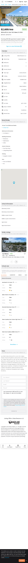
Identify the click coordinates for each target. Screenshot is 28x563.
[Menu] (2, 1)
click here (7, 557)
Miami (9, 4)
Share (25, 446)
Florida (2, 4)
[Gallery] (25, 22)
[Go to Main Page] (8, 1)
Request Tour (18, 446)
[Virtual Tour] (2, 22)
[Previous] (11, 261)
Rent (6, 4)
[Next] (16, 261)
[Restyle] (7, 22)
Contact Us (14, 411)
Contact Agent (9, 446)
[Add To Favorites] (25, 254)
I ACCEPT (22, 560)
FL (15, 1)
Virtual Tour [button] (5, 127)
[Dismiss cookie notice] (26, 560)
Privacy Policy (17, 405)
